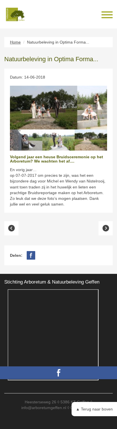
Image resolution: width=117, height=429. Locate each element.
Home (15, 42)
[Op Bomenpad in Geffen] (106, 228)
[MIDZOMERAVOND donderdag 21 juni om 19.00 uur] (11, 228)
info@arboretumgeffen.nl (43, 407)
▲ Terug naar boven (94, 409)
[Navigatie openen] (107, 15)
